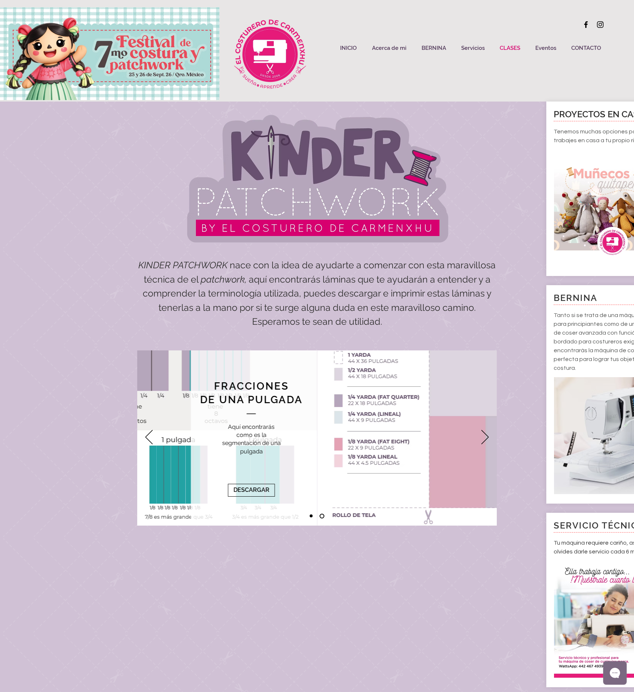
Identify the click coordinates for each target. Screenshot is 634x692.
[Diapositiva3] (322, 516)
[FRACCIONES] (311, 516)
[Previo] (149, 437)
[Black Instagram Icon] (600, 24)
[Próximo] (485, 437)
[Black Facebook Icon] (586, 24)
